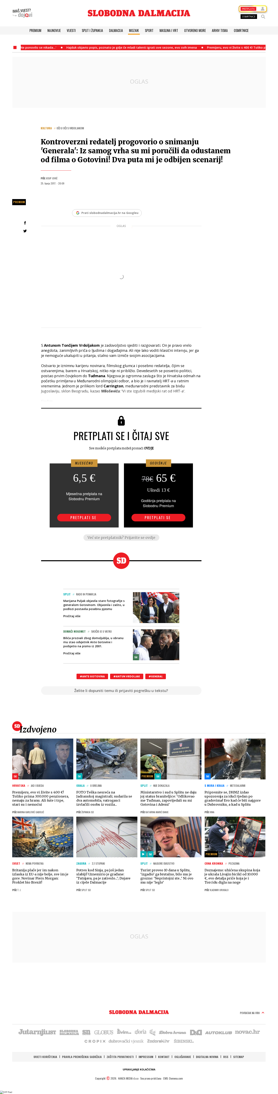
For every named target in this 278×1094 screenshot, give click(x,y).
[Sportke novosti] (86, 1032)
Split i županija (92, 30)
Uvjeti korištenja (45, 1057)
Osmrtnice (241, 30)
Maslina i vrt (169, 30)
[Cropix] (95, 1041)
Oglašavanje (182, 1057)
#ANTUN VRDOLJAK (126, 676)
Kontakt (164, 1057)
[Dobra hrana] (173, 1032)
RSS (225, 1057)
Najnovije (54, 30)
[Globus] (104, 1032)
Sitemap (238, 1057)
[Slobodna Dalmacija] (139, 13)
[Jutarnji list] (37, 1032)
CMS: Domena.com (173, 1078)
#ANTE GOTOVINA (92, 676)
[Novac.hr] (247, 1032)
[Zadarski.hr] (158, 1041)
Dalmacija (116, 30)
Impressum (146, 1057)
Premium (35, 30)
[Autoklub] (218, 1032)
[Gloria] (140, 1032)
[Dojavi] (22, 13)
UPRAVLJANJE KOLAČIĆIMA (139, 1069)
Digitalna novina (207, 1057)
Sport (149, 30)
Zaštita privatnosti (120, 1057)
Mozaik (134, 30)
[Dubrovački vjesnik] (126, 1041)
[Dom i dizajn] (195, 1032)
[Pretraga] (263, 17)
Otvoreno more (195, 30)
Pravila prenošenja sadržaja (82, 1057)
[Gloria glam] (152, 1032)
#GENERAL (156, 676)
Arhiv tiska (220, 30)
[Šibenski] (183, 1041)
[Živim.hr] (124, 1032)
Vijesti (71, 30)
